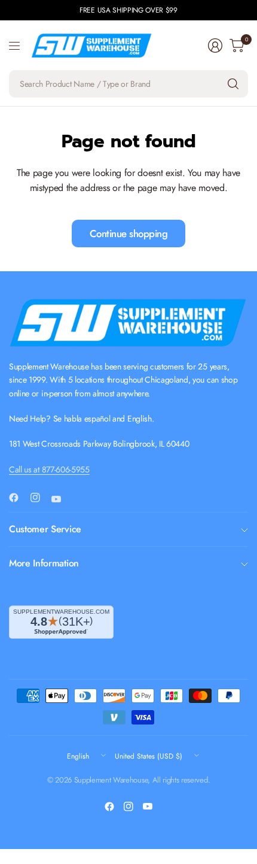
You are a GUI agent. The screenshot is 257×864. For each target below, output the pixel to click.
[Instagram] (40, 497)
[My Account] (215, 45)
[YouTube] (61, 499)
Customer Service (45, 529)
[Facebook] (18, 497)
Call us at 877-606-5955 (49, 469)
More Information (44, 563)
